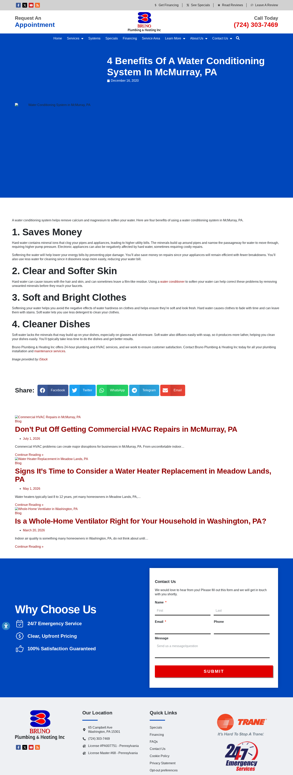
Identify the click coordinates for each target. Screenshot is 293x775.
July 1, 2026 (31, 438)
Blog (18, 421)
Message (161, 638)
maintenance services (49, 351)
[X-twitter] (24, 5)
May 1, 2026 (31, 488)
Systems (94, 38)
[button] (238, 38)
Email (160, 621)
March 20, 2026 (34, 530)
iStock (43, 359)
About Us (196, 38)
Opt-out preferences (164, 770)
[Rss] (37, 5)
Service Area (151, 38)
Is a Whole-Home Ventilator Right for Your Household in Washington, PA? (140, 521)
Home (57, 38)
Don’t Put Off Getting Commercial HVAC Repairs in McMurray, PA (126, 429)
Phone (219, 621)
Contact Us (220, 38)
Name (160, 602)
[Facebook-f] (18, 5)
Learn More (173, 38)
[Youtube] (31, 5)
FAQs (154, 741)
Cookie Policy (159, 756)
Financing (130, 38)
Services (73, 38)
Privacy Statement (162, 763)
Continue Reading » (29, 454)
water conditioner (172, 281)
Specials (111, 38)
